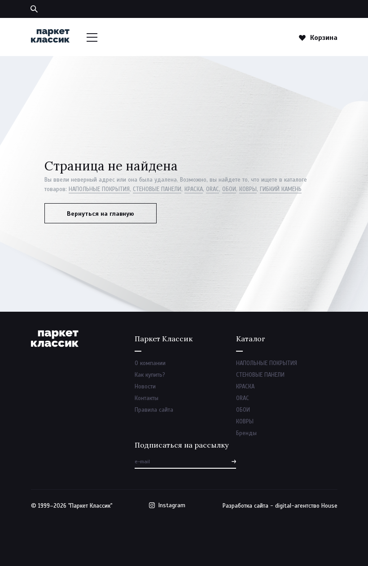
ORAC (212, 189)
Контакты (146, 398)
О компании (150, 363)
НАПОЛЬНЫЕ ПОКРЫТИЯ (99, 189)
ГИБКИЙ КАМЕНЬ (281, 189)
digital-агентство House (306, 505)
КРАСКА (193, 189)
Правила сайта (154, 410)
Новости (145, 386)
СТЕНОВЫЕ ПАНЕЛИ (157, 189)
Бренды (246, 433)
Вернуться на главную (100, 214)
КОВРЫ (248, 189)
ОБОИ (229, 189)
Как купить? (150, 375)
